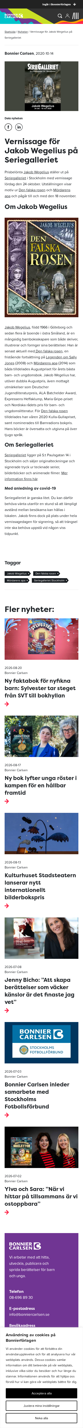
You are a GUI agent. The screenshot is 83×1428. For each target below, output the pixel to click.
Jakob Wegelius (36, 172)
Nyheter (23, 32)
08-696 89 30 (21, 1297)
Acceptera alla (42, 1393)
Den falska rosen (32, 190)
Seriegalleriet (15, 178)
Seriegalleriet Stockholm (49, 580)
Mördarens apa (45, 363)
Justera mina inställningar (42, 1405)
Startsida (10, 32)
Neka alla (41, 1418)
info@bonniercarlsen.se (29, 1314)
